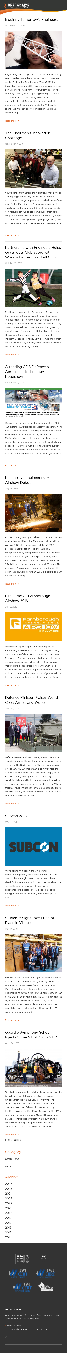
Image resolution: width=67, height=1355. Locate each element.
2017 (8, 1222)
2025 (8, 1188)
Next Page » (13, 1139)
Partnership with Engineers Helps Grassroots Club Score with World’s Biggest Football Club (33, 252)
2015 (8, 1232)
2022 (8, 1203)
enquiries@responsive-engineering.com (27, 1329)
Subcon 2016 (16, 816)
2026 (8, 1183)
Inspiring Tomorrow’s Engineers (31, 19)
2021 (8, 1208)
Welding (9, 1166)
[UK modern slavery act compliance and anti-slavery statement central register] (47, 1286)
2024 (8, 1193)
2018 (8, 1217)
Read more (11, 121)
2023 (8, 1198)
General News (12, 1159)
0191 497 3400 (26, 1327)
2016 (8, 1227)
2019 (8, 1213)
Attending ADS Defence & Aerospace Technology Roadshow (27, 371)
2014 (8, 1237)
